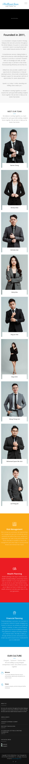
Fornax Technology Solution (16, 758)
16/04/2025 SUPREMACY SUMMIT (9, 721)
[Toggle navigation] (26, 3)
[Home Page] (10, 4)
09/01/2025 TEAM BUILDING (8, 726)
